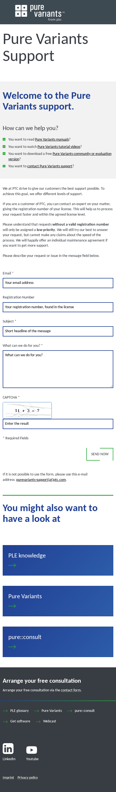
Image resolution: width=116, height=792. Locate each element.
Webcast (49, 721)
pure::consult (58, 642)
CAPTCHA (11, 397)
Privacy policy (28, 778)
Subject (9, 321)
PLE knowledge (58, 560)
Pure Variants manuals (52, 140)
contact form (71, 690)
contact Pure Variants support (49, 166)
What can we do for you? (23, 346)
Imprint (8, 778)
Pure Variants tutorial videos (58, 147)
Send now (99, 454)
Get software (20, 721)
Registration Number (19, 297)
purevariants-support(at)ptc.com (41, 480)
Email (8, 273)
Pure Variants (58, 601)
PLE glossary (19, 711)
